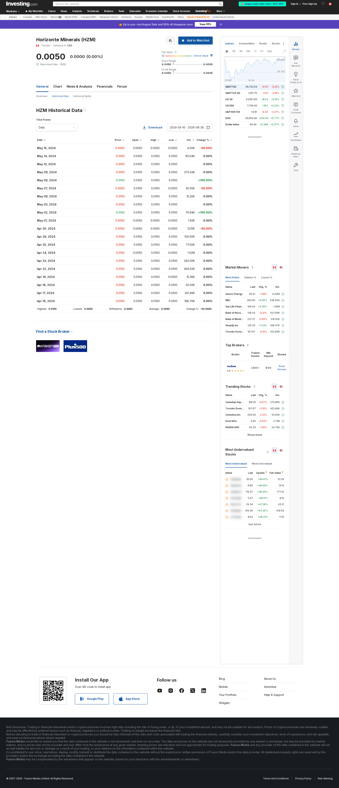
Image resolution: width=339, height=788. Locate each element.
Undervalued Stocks (223, 17)
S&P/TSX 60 (232, 93)
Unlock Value (200, 55)
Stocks (13, 17)
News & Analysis (79, 86)
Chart (57, 86)
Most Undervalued (236, 463)
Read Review (282, 368)
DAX (228, 118)
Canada (27, 17)
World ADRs (71, 17)
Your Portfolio (228, 694)
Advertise (270, 686)
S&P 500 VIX (232, 111)
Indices (229, 43)
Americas (126, 17)
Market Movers (237, 267)
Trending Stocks (238, 387)
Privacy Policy (303, 778)
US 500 (229, 105)
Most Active (232, 277)
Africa (181, 17)
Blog (222, 678)
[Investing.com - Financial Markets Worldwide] (21, 4)
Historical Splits (82, 96)
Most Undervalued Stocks (239, 452)
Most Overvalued (262, 463)
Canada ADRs (88, 17)
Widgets (224, 703)
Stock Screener (181, 11)
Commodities (246, 43)
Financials (105, 86)
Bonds (263, 43)
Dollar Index (232, 124)
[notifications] (323, 3)
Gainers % (250, 277)
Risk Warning (325, 778)
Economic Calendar (157, 11)
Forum (122, 86)
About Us (270, 678)
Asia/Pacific (168, 17)
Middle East (152, 17)
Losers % (266, 277)
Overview (41, 96)
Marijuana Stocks (109, 17)
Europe (139, 17)
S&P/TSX (230, 86)
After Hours (41, 17)
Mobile (223, 686)
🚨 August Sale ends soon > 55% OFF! (262, 4)
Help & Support (274, 694)
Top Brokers (234, 345)
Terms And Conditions (276, 778)
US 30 (228, 99)
